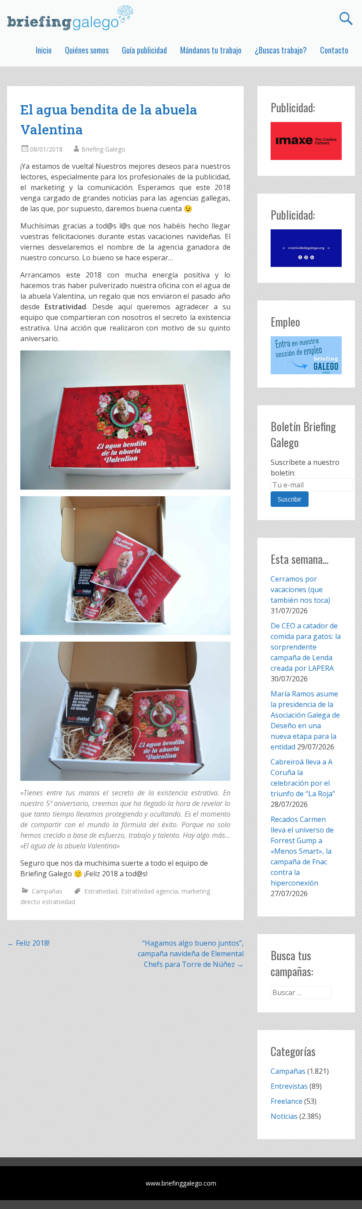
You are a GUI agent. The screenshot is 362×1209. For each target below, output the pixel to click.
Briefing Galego (103, 149)
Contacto (334, 50)
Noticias (284, 1116)
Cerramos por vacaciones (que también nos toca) (300, 589)
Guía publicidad (144, 50)
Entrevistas (289, 1086)
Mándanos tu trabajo (210, 50)
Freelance (286, 1101)
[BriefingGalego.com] (70, 17)
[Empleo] (306, 355)
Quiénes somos (87, 50)
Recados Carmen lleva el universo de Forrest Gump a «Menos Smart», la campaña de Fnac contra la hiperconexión (302, 851)
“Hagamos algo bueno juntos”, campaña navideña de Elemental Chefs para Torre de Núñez (191, 953)
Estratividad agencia (149, 891)
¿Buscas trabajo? (281, 50)
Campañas (47, 891)
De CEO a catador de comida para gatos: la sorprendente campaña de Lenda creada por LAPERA (306, 647)
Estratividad (100, 891)
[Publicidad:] (306, 157)
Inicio (44, 50)
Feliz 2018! (28, 943)
